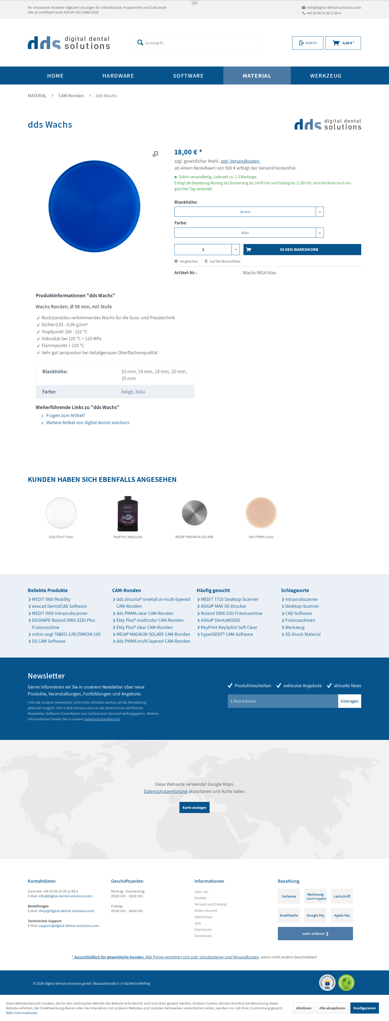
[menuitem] (199, 43)
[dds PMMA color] (261, 512)
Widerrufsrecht (206, 910)
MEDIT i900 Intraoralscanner (60, 613)
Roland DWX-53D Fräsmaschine (231, 613)
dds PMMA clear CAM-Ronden (145, 613)
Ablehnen (303, 1008)
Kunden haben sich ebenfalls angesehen (102, 479)
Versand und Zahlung (211, 904)
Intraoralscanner (301, 599)
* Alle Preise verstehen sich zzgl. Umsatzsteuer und (152, 957)
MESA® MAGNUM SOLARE (194, 536)
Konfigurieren (365, 1008)
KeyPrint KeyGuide (128, 536)
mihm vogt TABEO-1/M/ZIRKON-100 (66, 634)
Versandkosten (246, 957)
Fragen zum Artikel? (65, 415)
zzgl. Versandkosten (240, 161)
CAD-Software (298, 613)
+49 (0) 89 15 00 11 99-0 (323, 13)
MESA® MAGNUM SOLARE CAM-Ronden (153, 634)
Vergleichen (188, 261)
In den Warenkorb (299, 249)
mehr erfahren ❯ (315, 933)
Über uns (201, 891)
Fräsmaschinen (300, 620)
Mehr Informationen (22, 1012)
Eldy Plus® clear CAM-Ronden (144, 627)
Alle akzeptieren (332, 1008)
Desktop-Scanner (302, 606)
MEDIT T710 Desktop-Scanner (230, 599)
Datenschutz (204, 917)
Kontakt (200, 897)
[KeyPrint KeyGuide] (128, 512)
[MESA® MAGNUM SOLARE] (194, 512)
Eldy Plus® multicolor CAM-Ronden (150, 620)
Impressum (203, 929)
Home (55, 75)
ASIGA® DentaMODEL (221, 620)
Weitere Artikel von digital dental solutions (87, 422)
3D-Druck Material (302, 634)
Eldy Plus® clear (61, 536)
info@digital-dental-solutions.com (334, 7)
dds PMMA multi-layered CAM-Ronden (153, 641)
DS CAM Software (48, 641)
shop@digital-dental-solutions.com (66, 910)
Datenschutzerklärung (102, 719)
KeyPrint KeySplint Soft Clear (229, 627)
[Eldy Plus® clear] (61, 512)
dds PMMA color (261, 536)
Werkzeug (295, 627)
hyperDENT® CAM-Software (227, 634)
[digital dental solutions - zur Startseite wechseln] (69, 43)
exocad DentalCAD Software (59, 606)
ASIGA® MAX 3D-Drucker (223, 606)
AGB (198, 923)
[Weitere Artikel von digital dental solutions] (328, 134)
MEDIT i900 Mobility (51, 599)
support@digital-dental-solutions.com (69, 925)
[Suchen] (140, 42)
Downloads (203, 935)
